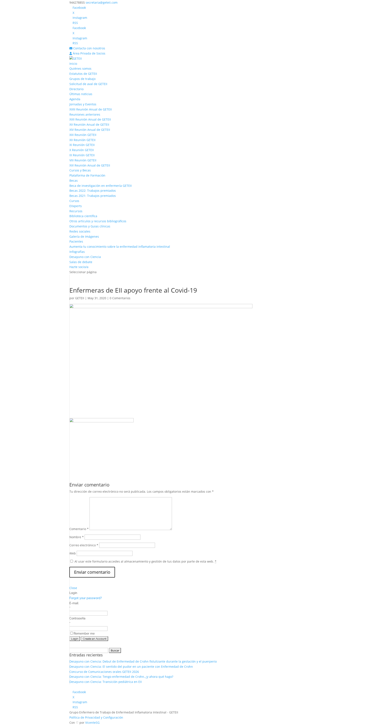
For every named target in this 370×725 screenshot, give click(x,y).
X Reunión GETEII (81, 150)
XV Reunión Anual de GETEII (89, 124)
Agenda (74, 99)
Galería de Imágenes (84, 236)
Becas (73, 180)
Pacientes (76, 241)
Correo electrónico (83, 545)
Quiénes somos (80, 68)
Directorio (76, 89)
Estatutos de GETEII (83, 74)
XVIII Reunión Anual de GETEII (90, 109)
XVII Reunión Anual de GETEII (90, 119)
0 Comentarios (120, 298)
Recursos (75, 211)
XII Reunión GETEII (82, 140)
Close (73, 588)
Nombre (76, 537)
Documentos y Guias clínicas (89, 226)
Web (72, 553)
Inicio (73, 64)
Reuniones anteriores (84, 114)
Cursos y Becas (80, 170)
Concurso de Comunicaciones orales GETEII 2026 (104, 672)
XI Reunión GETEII (82, 145)
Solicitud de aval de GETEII (88, 84)
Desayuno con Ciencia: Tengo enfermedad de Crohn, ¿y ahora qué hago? (121, 677)
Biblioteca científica (83, 216)
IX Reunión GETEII (82, 155)
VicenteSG (92, 723)
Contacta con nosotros (88, 48)
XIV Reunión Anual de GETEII (89, 130)
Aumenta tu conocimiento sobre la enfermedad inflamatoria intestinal (119, 247)
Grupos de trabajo (82, 79)
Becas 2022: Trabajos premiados (92, 191)
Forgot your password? (85, 598)
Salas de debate (80, 262)
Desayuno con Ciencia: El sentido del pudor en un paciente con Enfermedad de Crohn (131, 667)
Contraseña (77, 618)
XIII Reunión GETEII (82, 135)
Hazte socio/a (78, 267)
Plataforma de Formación (87, 175)
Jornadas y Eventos (82, 104)
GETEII (79, 298)
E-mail (73, 603)
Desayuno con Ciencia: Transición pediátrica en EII (105, 682)
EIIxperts (75, 206)
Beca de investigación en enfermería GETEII (100, 186)
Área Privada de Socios (88, 53)
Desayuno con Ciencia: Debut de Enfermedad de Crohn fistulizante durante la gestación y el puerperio (143, 661)
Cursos (74, 201)
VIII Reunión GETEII (82, 160)
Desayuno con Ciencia (85, 257)
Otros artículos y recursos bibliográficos (97, 221)
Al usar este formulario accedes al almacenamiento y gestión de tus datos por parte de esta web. (145, 561)
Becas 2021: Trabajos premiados (92, 196)
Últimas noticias (80, 94)
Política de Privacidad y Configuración (96, 717)
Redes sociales (79, 231)
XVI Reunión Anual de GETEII (89, 165)
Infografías (77, 252)
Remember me (84, 633)
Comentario (79, 529)
